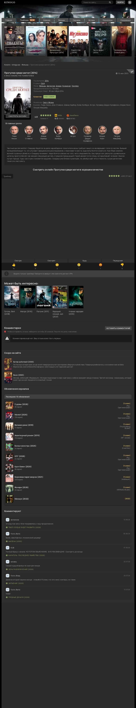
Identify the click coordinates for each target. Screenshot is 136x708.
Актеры (91, 20)
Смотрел (51, 260)
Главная (8, 20)
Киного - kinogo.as (12, 65)
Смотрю (18, 260)
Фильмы (61, 20)
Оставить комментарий (118, 328)
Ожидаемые (125, 20)
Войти (121, 2)
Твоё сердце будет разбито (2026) (24, 527)
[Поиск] (110, 2)
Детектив (51, 86)
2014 (47, 80)
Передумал (118, 260)
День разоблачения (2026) (21, 569)
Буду (85, 260)
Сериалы (76, 20)
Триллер (75, 86)
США (43, 83)
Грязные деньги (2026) (19, 597)
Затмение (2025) (16, 583)
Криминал (66, 86)
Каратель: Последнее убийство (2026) (26, 555)
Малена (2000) (15, 541)
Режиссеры (107, 20)
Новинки (46, 20)
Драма (58, 86)
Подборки (24, 20)
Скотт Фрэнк (48, 102)
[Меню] (130, 2)
